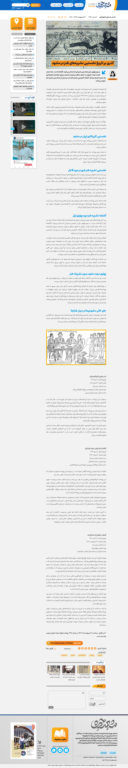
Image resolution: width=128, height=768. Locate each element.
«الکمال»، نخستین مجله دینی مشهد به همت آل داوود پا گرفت (69, 677)
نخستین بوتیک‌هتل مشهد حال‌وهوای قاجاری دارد (23, 87)
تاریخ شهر (103, 17)
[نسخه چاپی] (59, 17)
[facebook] (79, 648)
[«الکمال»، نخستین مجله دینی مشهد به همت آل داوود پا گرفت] (68, 669)
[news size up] (49, 17)
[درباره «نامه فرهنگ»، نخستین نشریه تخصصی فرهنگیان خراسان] (98, 669)
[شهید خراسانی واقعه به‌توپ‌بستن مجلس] (53, 669)
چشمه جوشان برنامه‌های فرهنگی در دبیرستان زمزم (23, 59)
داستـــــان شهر (111, 17)
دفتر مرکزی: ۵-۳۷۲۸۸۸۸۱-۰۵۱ (109, 760)
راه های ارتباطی (103, 753)
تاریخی (100, 655)
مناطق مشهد (35, 5)
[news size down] (54, 17)
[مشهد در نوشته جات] (60, 735)
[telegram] (95, 648)
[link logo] (104, 724)
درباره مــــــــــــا (113, 753)
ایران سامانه (51, 765)
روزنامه (92, 655)
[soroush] (86, 648)
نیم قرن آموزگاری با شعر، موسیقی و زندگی (23, 44)
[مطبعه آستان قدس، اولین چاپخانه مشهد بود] (83, 669)
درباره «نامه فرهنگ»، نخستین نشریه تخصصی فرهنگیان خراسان (98, 677)
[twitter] (92, 648)
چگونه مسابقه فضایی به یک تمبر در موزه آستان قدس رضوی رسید (23, 39)
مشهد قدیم (82, 655)
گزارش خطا (49, 648)
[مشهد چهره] (100, 5)
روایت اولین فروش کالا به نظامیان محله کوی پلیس (23, 76)
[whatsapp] (89, 648)
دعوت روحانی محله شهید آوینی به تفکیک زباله (23, 50)
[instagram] (66, 750)
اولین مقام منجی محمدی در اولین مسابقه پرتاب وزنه (23, 70)
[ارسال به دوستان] (65, 17)
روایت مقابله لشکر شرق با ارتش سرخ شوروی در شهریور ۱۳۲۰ (23, 65)
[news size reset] (51, 17)
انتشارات (64, 655)
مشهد (73, 655)
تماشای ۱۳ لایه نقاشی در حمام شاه (24, 55)
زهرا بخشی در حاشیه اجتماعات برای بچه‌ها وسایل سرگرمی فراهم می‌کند (23, 82)
